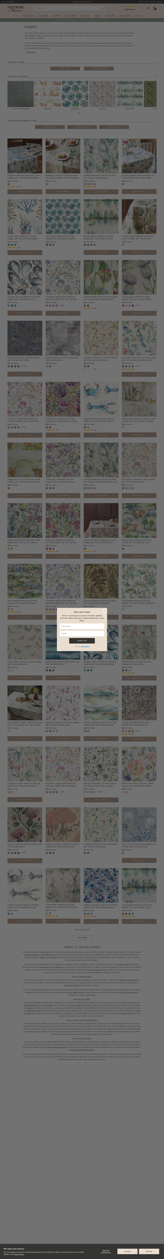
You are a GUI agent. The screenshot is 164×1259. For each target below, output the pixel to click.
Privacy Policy (19, 1254)
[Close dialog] (104, 611)
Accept (127, 1251)
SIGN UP (82, 641)
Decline (149, 1251)
